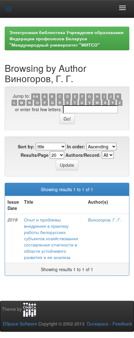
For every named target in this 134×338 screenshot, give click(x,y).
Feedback (122, 324)
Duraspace (97, 324)
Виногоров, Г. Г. (104, 219)
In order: (76, 146)
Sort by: (26, 146)
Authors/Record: (83, 155)
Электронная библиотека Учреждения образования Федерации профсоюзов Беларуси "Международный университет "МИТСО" (66, 38)
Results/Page (35, 155)
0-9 (35, 96)
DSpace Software (20, 324)
